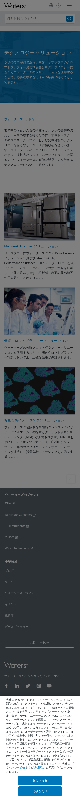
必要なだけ (40, 791)
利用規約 (39, 767)
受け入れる (40, 780)
